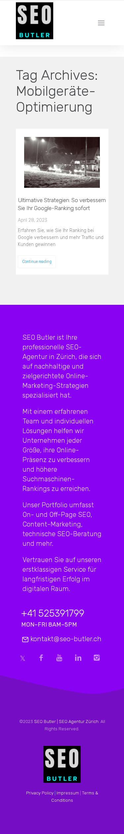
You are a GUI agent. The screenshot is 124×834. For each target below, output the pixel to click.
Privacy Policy (40, 792)
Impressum (68, 792)
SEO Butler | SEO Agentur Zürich (66, 721)
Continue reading (37, 261)
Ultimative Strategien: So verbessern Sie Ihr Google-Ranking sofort (62, 204)
